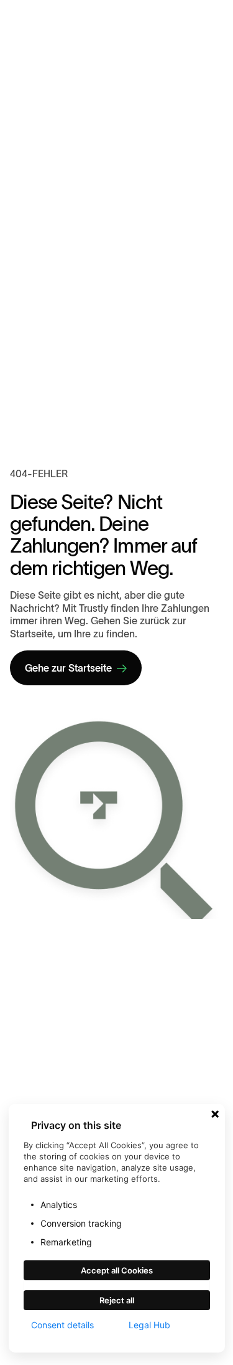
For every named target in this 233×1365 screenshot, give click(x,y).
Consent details (62, 1325)
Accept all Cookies (117, 1270)
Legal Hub (149, 1325)
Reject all (116, 1300)
